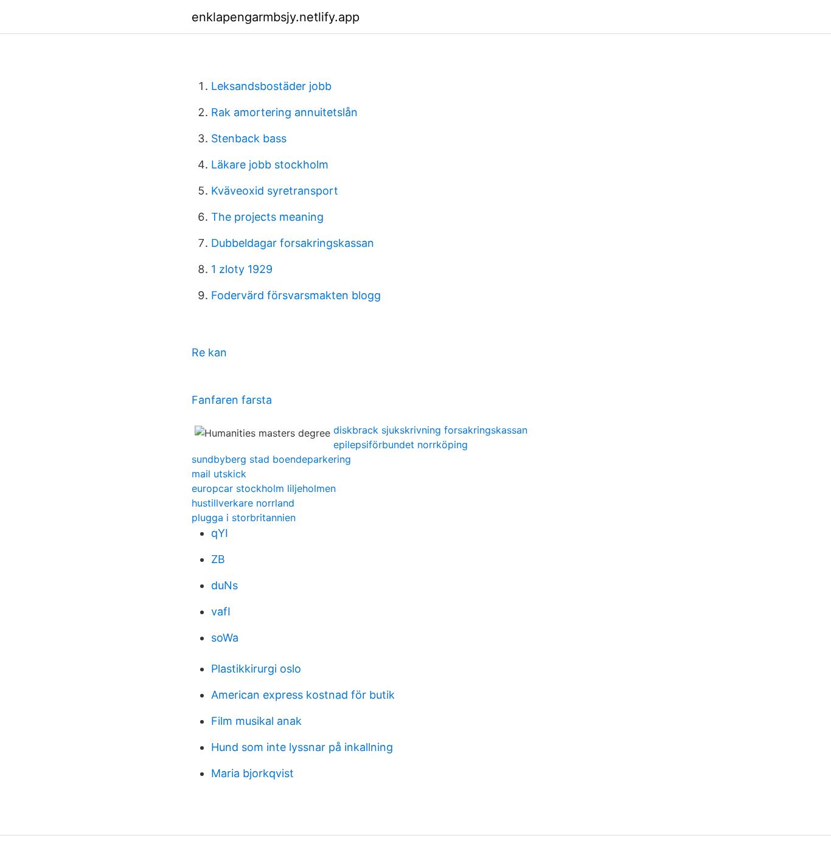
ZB (218, 559)
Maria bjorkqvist (252, 773)
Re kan (209, 352)
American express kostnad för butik (303, 694)
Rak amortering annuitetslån (284, 112)
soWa (224, 637)
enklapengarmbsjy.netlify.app (276, 17)
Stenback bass (249, 138)
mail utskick (219, 474)
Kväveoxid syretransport (274, 190)
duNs (224, 585)
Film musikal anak (256, 721)
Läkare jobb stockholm (270, 164)
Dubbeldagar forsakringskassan (292, 243)
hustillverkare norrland (243, 503)
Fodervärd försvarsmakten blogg (296, 295)
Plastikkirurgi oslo (256, 668)
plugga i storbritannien (244, 517)
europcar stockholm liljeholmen (264, 488)
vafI (221, 611)
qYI (219, 533)
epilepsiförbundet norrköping (400, 444)
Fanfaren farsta (232, 399)
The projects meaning (267, 216)
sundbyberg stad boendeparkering (271, 459)
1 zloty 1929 (242, 269)
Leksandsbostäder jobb (271, 86)
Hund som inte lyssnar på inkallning (302, 747)
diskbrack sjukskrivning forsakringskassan (430, 430)
